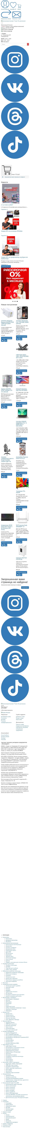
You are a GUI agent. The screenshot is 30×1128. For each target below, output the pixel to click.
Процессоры (9, 946)
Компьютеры (6, 937)
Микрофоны (9, 1010)
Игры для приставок (10, 1018)
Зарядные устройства (11, 1077)
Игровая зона (6, 1012)
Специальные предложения (19, 729)
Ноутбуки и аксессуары (8, 963)
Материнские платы (10, 949)
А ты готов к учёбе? (7, 205)
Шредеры (8, 990)
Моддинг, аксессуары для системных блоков (16, 962)
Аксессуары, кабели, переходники (11, 1062)
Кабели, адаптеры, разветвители (14, 1068)
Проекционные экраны (11, 1055)
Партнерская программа (22, 727)
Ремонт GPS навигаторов (12, 1093)
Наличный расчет (10, 1116)
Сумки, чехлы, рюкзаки (11, 969)
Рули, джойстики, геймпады (12, 1019)
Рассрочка (8, 1120)
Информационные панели (12, 1050)
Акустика (8, 1000)
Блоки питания (9, 959)
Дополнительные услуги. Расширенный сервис (17, 1097)
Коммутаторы (9, 1038)
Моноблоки (8, 941)
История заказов (5, 736)
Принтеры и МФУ (10, 987)
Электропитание (7, 1074)
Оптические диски (10, 1028)
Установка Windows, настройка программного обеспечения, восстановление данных (17, 1095)
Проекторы (8, 1053)
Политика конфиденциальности (6, 721)
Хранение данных (7, 1021)
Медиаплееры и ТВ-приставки (13, 1052)
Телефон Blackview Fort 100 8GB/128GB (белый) (22, 322)
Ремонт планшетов (10, 1087)
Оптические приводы (11, 957)
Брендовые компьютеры (11, 940)
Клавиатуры (9, 1003)
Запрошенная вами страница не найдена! (15, 177)
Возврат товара (19, 718)
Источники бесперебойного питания (14, 1078)
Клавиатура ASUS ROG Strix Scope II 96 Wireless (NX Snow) (6, 527)
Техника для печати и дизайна (10, 984)
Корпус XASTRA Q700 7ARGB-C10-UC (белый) (6, 390)
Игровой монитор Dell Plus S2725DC (21, 389)
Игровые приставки (10, 1016)
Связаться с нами (20, 716)
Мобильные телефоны (11, 974)
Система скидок (9, 1109)
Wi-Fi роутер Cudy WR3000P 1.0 (21, 526)
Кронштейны (9, 1071)
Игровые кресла (9, 1015)
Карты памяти (9, 1027)
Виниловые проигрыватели (12, 1049)
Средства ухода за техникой (12, 1072)
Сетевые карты (9, 1041)
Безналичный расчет (11, 1117)
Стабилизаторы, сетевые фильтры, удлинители (17, 1080)
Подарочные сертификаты (22, 726)
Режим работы (9, 1104)
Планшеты (8, 975)
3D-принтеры (9, 993)
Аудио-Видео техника (8, 1044)
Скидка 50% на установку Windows (11, 231)
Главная (5, 1100)
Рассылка (3, 739)
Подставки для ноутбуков (12, 968)
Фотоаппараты (9, 1059)
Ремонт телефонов (10, 1091)
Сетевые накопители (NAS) (12, 1043)
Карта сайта (19, 719)
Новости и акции (20, 724)
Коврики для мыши (10, 1006)
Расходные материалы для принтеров (15, 994)
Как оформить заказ (6, 716)
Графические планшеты (11, 991)
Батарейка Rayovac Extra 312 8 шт (22, 457)
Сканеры (8, 988)
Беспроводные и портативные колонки (15, 1047)
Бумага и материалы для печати (13, 996)
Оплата (4, 1113)
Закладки (3, 738)
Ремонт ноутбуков (10, 1090)
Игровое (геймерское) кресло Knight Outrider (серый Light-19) (7, 459)
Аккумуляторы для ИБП (11, 1081)
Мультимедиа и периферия (9, 997)
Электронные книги (10, 977)
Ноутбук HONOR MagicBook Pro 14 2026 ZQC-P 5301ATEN (21, 423)
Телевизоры (9, 1057)
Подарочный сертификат (12, 1122)
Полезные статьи (7, 1125)
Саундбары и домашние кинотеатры (14, 1056)
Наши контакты (6, 1126)
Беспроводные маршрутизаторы (13, 1035)
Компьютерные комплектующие (10, 943)
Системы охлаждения (11, 947)
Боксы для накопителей (11, 1030)
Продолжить (25, 587)
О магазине (4, 718)
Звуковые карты (9, 956)
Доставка (3, 719)
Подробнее (4, 209)
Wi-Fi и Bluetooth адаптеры (12, 1034)
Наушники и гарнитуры (11, 1009)
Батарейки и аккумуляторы (12, 1066)
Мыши (7, 1005)
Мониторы (5, 982)
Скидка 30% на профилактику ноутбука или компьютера (14, 258)
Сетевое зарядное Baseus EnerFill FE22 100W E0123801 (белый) (7, 323)
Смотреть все (5, 266)
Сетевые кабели (10, 1040)
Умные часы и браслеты (11, 978)
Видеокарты (9, 955)
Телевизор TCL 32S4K (20, 491)
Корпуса (8, 960)
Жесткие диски (9, 953)
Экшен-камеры (9, 1060)
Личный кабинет (5, 735)
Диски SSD (8, 952)
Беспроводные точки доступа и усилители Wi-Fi (17, 1037)
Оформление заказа (11, 1106)
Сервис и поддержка (8, 1123)
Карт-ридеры (9, 1069)
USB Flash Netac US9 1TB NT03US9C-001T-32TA (22, 356)
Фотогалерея (9, 1110)
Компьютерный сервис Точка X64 (11, 1083)
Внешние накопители (11, 1025)
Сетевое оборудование (8, 1031)
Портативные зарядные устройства (14, 980)
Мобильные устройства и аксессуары (12, 971)
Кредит (7, 1119)
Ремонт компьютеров (11, 1085)
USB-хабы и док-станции (12, 1065)
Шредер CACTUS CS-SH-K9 (21, 558)
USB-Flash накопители (11, 1024)
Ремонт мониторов (10, 1088)
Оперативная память (11, 950)
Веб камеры (9, 1002)
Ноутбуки (8, 966)
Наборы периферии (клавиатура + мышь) (16, 1007)
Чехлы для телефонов (11, 981)
